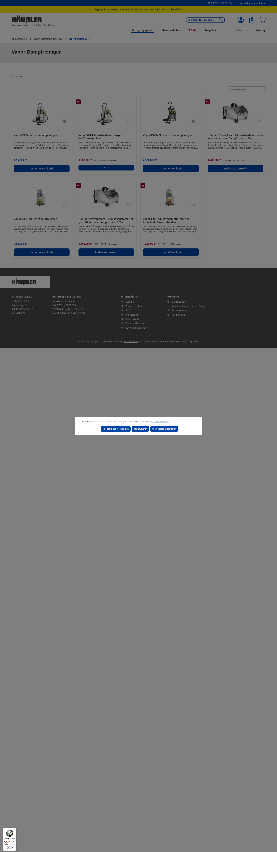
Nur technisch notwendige (116, 428)
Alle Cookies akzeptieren (164, 428)
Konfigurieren (140, 428)
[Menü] (14, 830)
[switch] (10, 847)
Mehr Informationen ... (160, 422)
